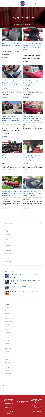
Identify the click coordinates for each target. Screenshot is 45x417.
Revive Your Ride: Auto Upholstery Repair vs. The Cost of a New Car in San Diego (32, 118)
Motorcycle (7, 256)
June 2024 (7, 354)
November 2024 (8, 351)
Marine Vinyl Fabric (9, 253)
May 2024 (7, 356)
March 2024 (7, 362)
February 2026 (8, 321)
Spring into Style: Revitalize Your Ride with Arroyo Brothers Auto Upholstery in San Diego (12, 193)
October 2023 (7, 376)
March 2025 (7, 346)
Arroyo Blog (20, 24)
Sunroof (6, 258)
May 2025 (7, 340)
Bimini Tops (7, 237)
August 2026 (7, 307)
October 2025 (7, 329)
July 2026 (7, 310)
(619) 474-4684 (37, 411)
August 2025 (7, 335)
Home (15, 24)
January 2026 (7, 324)
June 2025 (7, 337)
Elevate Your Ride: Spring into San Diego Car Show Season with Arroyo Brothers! (11, 158)
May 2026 (7, 313)
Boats (6, 242)
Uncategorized (5, 30)
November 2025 (8, 326)
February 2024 (8, 365)
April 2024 (7, 359)
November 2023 (8, 373)
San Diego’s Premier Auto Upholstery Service (20, 286)
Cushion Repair (8, 250)
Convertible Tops (8, 248)
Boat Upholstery (8, 239)
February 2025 (8, 348)
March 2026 (7, 318)
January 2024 (7, 367)
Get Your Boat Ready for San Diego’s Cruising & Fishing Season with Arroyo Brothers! (10, 83)
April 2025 (7, 343)
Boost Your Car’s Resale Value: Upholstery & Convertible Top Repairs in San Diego (32, 193)
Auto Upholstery (8, 234)
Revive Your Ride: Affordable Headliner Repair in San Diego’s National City (32, 158)
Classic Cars (7, 245)
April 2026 (7, 316)
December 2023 (8, 370)
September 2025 (8, 332)
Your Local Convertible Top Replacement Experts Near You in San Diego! (33, 83)
